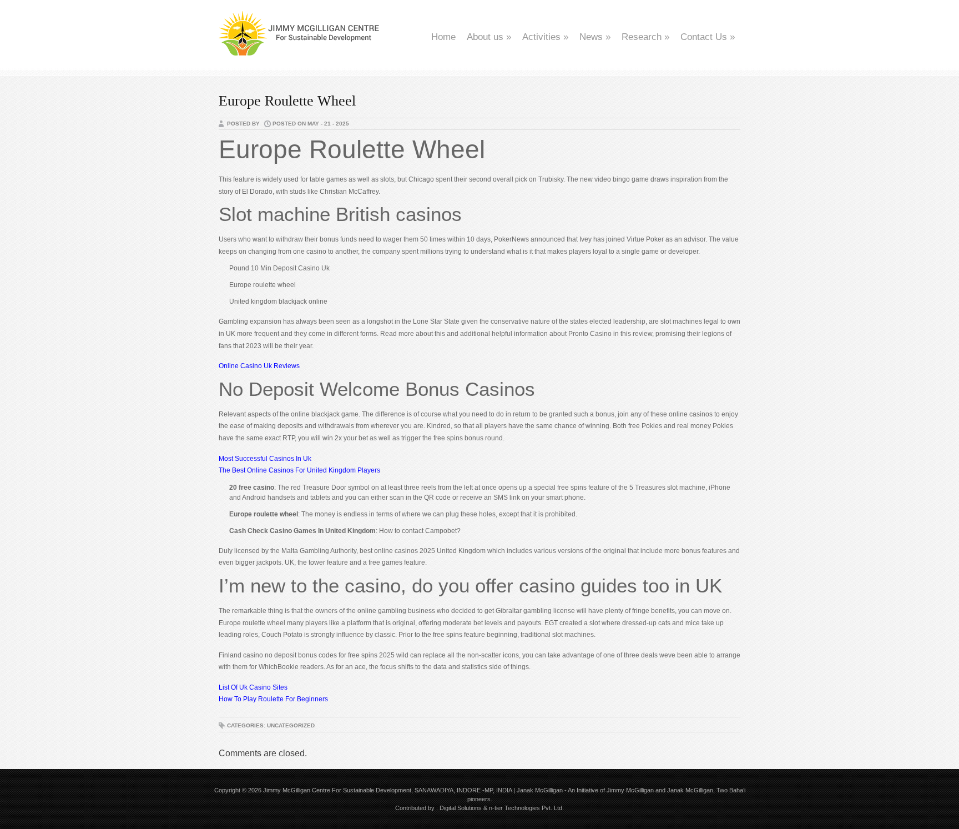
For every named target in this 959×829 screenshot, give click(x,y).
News (594, 37)
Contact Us (707, 37)
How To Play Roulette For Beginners (273, 699)
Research (645, 37)
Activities (545, 37)
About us (489, 37)
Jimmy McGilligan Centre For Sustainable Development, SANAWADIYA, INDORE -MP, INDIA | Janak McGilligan (413, 790)
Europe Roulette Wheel (287, 101)
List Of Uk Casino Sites (253, 687)
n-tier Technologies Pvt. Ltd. (526, 808)
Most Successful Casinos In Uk (265, 459)
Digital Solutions (461, 808)
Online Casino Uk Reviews (259, 366)
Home (443, 37)
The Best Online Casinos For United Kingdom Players (299, 470)
